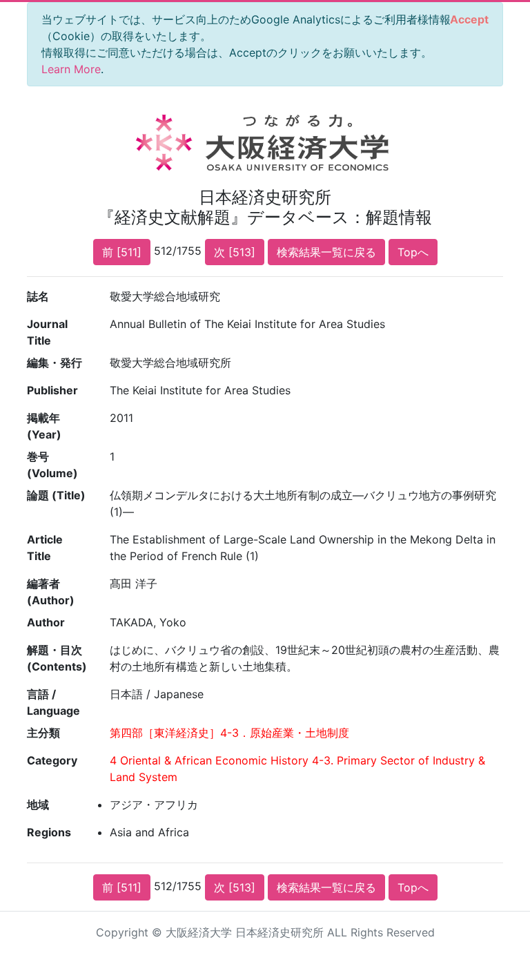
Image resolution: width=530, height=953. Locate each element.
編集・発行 (54, 362)
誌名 (38, 296)
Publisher (52, 390)
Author (46, 622)
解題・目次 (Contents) (57, 658)
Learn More (71, 69)
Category (52, 760)
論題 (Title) (56, 495)
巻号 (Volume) (52, 465)
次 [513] (234, 252)
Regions (49, 832)
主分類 (43, 733)
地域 (38, 804)
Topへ (413, 252)
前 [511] (121, 252)
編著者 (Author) (51, 592)
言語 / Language (53, 702)
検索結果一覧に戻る (326, 252)
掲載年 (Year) (44, 426)
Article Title (45, 547)
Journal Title (47, 332)
